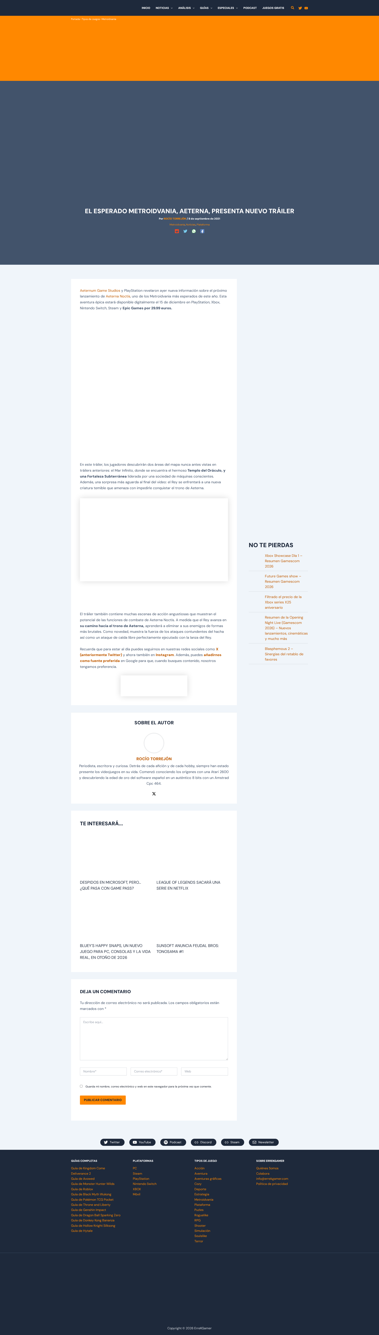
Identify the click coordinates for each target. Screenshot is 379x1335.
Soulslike (200, 1236)
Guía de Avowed (83, 1179)
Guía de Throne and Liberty (91, 1205)
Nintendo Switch (145, 1184)
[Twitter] (300, 8)
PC (135, 1168)
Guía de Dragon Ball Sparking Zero (95, 1215)
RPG (197, 1220)
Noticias (191, 224)
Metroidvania (109, 19)
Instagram (165, 655)
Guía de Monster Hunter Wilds (92, 1184)
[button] (171, 8)
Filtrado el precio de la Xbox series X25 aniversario (283, 602)
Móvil (136, 1194)
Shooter (200, 1226)
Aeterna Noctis (118, 296)
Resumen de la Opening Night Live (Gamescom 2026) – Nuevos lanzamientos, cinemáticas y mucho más (286, 628)
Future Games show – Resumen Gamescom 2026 (283, 581)
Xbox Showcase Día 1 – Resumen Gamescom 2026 (283, 561)
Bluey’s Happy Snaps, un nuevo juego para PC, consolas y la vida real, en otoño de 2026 (115, 951)
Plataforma (203, 224)
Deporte (200, 1189)
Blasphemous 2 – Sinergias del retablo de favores (284, 654)
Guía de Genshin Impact (88, 1210)
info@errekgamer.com (272, 1179)
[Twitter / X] (154, 793)
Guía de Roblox (82, 1189)
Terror (198, 1241)
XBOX (137, 1189)
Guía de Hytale (82, 1231)
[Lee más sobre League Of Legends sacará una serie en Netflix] (192, 855)
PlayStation (141, 1179)
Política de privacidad (272, 1184)
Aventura (200, 1173)
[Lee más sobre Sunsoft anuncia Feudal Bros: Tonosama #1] (192, 918)
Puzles (199, 1210)
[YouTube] (306, 8)
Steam (137, 1173)
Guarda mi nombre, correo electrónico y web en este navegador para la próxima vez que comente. (148, 1086)
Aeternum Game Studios (100, 290)
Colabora (262, 1173)
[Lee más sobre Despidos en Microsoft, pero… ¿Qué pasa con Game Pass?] (116, 855)
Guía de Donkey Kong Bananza (92, 1220)
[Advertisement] (189, 51)
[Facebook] (202, 231)
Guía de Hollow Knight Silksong (93, 1226)
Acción (199, 1168)
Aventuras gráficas (207, 1179)
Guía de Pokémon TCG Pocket (92, 1200)
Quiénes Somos (267, 1168)
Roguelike (201, 1215)
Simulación (202, 1231)
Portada (75, 19)
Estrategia (201, 1194)
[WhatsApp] (194, 231)
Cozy (198, 1184)
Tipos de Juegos (91, 19)
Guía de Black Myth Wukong (91, 1194)
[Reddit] (177, 231)
